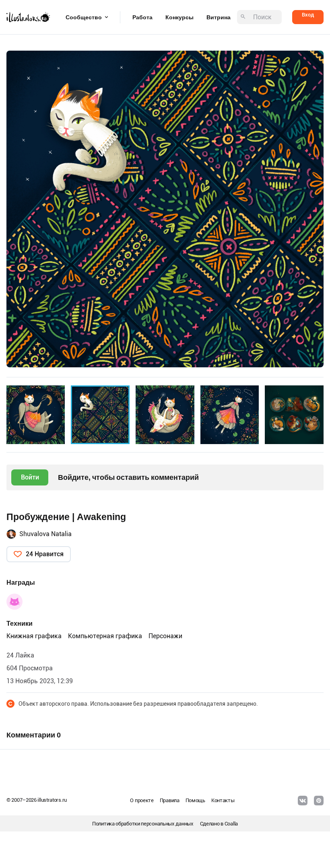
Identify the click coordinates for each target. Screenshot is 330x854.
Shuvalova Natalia (45, 534)
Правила (169, 800)
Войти (30, 477)
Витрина (218, 17)
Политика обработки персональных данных (143, 824)
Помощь (195, 800)
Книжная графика (34, 636)
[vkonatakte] (302, 800)
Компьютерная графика (105, 636)
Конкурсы (179, 17)
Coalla (231, 824)
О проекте (141, 800)
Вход (308, 15)
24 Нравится (45, 554)
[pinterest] (319, 800)
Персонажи (165, 636)
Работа (142, 17)
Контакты (223, 800)
